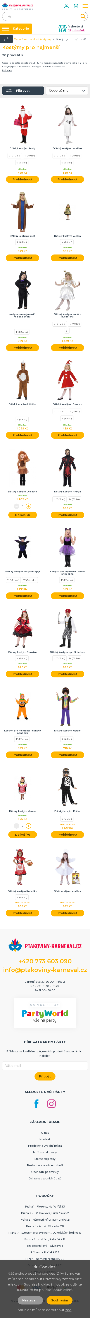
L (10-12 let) (14, 155)
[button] (66, 6)
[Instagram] (51, 1103)
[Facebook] (36, 1103)
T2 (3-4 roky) (29, 580)
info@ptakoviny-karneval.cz (45, 970)
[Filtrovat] (6, 39)
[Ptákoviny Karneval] (17, 6)
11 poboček (76, 30)
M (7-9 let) (29, 155)
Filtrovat (23, 91)
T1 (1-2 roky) (22, 332)
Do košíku (22, 515)
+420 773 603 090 (45, 961)
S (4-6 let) (22, 162)
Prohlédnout (22, 179)
